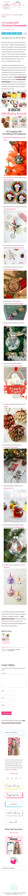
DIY (9, 649)
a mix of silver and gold (20, 77)
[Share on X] (9, 33)
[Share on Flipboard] (19, 33)
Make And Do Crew (19, 248)
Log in (20, 894)
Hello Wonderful (14, 566)
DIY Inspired (14, 405)
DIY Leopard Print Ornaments (11, 137)
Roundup (18, 649)
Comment (3, 673)
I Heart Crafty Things (15, 178)
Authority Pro (15, 892)
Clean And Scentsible (12, 447)
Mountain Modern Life (12, 269)
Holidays (12, 649)
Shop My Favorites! (14, 832)
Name (2, 690)
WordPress (15, 894)
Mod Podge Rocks (11, 209)
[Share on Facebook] (3, 33)
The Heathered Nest (18, 303)
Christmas (11, 650)
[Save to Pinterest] (14, 33)
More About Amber (14, 773)
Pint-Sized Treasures (17, 366)
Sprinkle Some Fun (9, 488)
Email (2, 697)
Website (3, 705)
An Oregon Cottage (19, 527)
